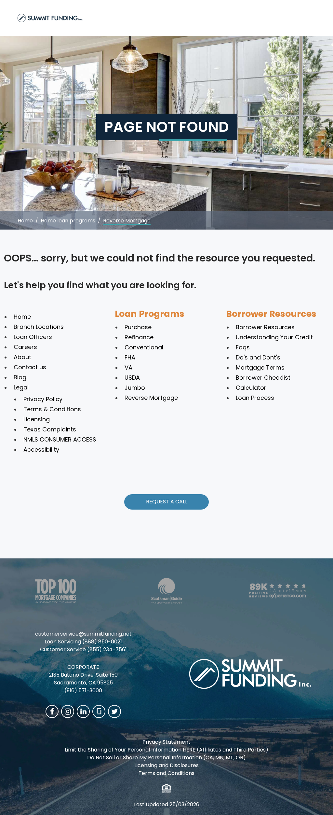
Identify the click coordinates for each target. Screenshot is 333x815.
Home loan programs (68, 220)
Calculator (251, 388)
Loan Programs (149, 314)
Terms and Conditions (166, 773)
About (22, 357)
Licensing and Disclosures (166, 765)
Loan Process (255, 398)
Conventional (144, 347)
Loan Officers (33, 337)
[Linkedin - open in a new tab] (83, 711)
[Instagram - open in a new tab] (67, 711)
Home (25, 220)
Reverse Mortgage (151, 398)
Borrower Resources (271, 314)
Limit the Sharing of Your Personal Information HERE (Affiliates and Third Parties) (166, 749)
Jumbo (135, 388)
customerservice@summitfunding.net (83, 634)
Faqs (243, 347)
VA (128, 367)
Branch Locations (39, 327)
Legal (21, 387)
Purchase (138, 327)
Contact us (30, 367)
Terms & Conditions (52, 409)
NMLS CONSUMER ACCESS (59, 439)
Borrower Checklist (263, 377)
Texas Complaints (49, 429)
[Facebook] (52, 711)
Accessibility (41, 449)
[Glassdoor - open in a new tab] (98, 711)
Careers (25, 347)
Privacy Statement (166, 742)
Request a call (166, 501)
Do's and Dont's (258, 357)
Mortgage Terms (260, 367)
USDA (132, 377)
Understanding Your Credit (274, 337)
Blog (20, 377)
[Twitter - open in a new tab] (114, 711)
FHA (130, 357)
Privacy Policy (42, 399)
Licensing (36, 419)
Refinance (139, 337)
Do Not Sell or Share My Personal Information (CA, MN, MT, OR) (166, 757)
